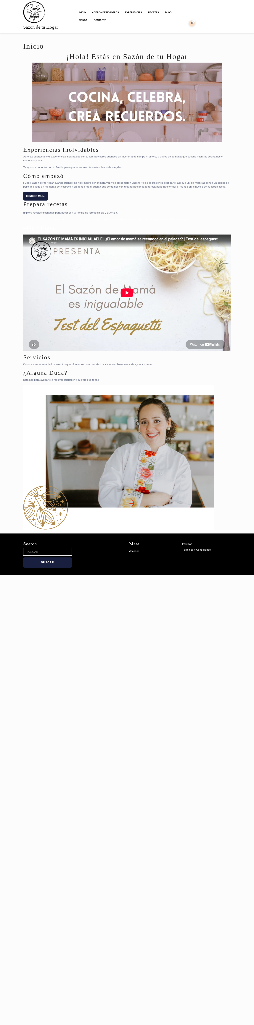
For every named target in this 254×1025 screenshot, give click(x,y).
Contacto (100, 20)
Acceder (134, 550)
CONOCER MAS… (35, 196)
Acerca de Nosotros (105, 12)
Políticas (187, 543)
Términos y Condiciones (196, 549)
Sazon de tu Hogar (40, 27)
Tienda (83, 20)
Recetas (153, 12)
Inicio (82, 12)
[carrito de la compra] (192, 23)
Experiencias (133, 12)
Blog (168, 12)
